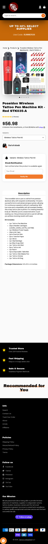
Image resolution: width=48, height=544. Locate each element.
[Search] (43, 16)
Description (24, 193)
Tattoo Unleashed (25, 540)
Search (5, 410)
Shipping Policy (8, 442)
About (4, 420)
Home (5, 48)
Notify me (24, 176)
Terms (4, 452)
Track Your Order (8, 417)
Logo (13, 7)
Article (4, 424)
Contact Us (6, 413)
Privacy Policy (7, 449)
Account (40, 7)
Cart (44, 7)
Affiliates (5, 427)
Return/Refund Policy (10, 445)
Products (13, 48)
